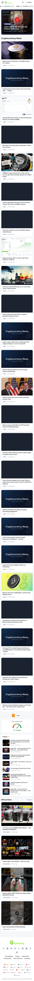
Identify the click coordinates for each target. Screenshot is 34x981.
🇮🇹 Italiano (13, 972)
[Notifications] (23, 2)
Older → (19, 715)
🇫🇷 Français (13, 967)
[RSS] (18, 948)
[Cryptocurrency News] (8, 2)
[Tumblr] (30, 948)
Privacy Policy (7, 958)
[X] (3, 948)
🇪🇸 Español (13, 964)
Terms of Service (17, 958)
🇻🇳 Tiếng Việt (6, 972)
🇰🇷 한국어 (12, 969)
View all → (30, 799)
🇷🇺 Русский (20, 967)
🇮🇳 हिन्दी (23, 969)
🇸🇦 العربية (29, 969)
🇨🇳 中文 (17, 969)
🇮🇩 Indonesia (27, 967)
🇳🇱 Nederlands (27, 972)
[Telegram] (22, 948)
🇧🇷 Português (21, 964)
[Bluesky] (17, 952)
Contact (17, 956)
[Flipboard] (26, 948)
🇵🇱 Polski (20, 972)
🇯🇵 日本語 (5, 969)
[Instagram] (15, 948)
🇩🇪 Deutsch (6, 967)
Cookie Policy (25, 956)
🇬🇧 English (6, 964)
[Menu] (2, 2)
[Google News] (11, 948)
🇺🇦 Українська (17, 975)
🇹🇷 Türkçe (28, 964)
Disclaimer (27, 958)
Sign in (30, 2)
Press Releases (9, 956)
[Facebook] (7, 948)
